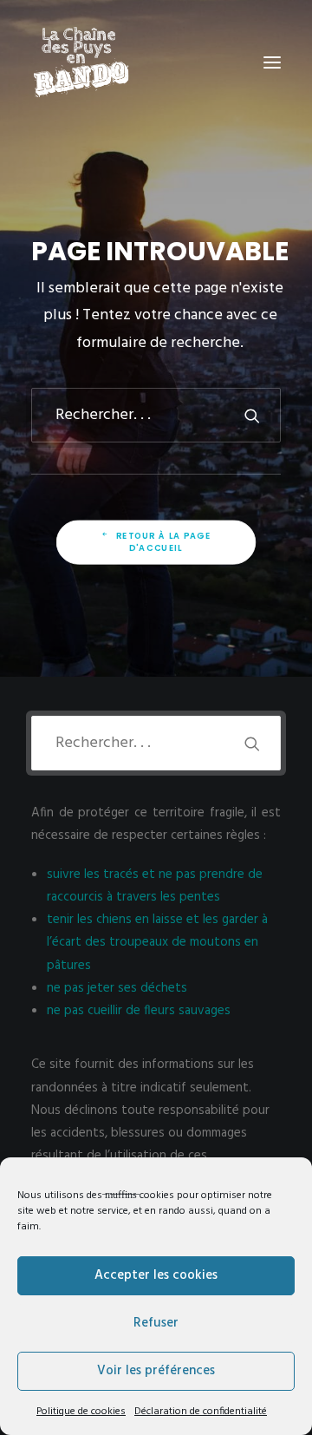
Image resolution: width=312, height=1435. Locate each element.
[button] (272, 62)
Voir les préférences (156, 1370)
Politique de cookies (81, 1411)
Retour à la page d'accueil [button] (165, 542)
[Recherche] (156, 415)
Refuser (156, 1323)
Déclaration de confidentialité (200, 1411)
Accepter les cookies (156, 1275)
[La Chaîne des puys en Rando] (81, 62)
